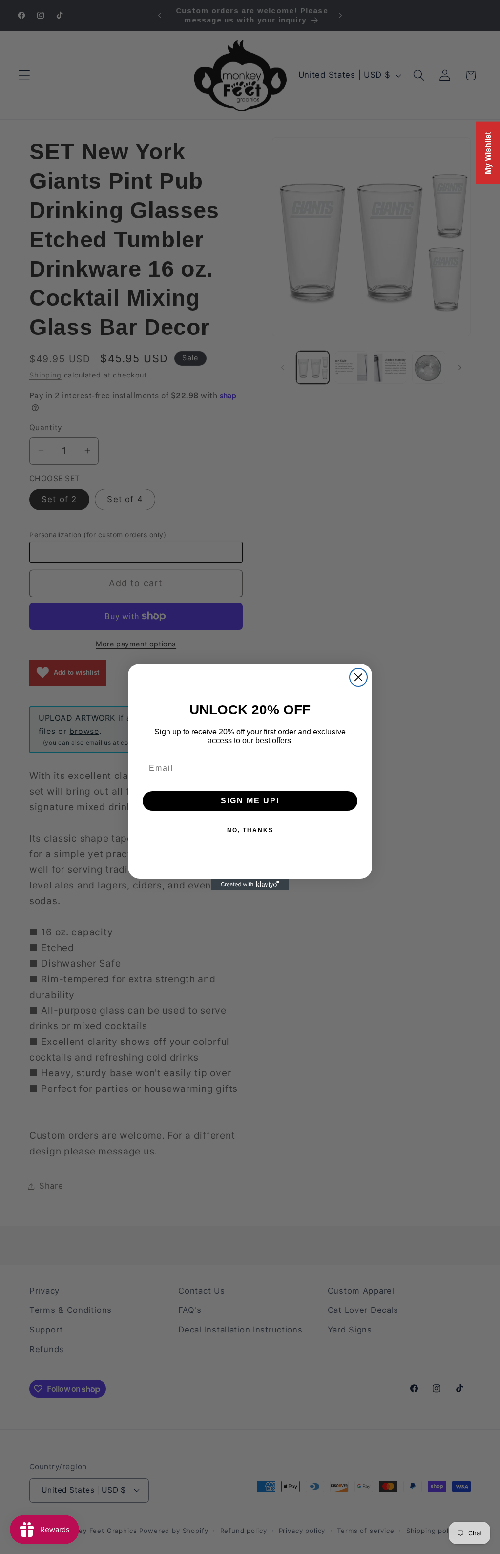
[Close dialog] (358, 677)
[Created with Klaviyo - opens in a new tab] (250, 884)
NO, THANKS (250, 830)
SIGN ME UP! (250, 801)
